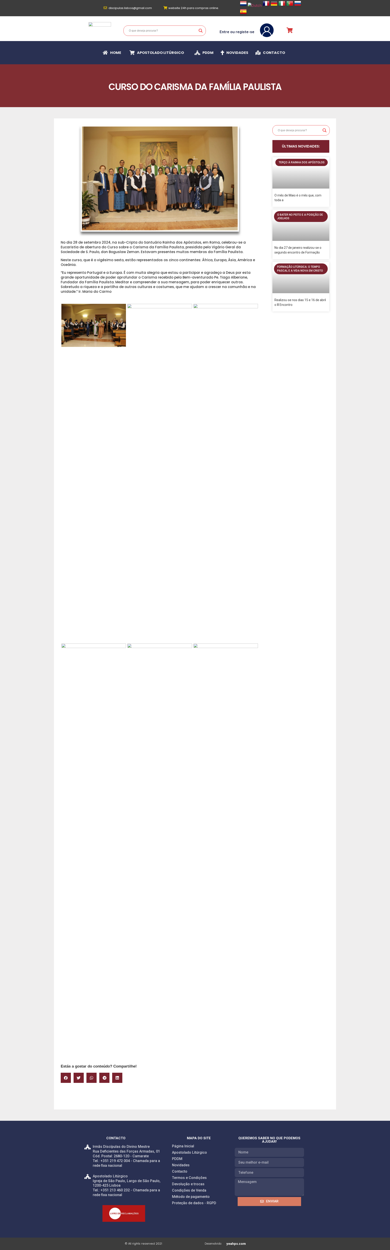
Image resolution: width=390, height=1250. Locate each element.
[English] (255, 5)
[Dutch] (243, 5)
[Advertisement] (160, 1026)
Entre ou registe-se (237, 32)
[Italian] (282, 5)
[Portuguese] (289, 5)
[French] (266, 5)
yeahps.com (236, 1244)
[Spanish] (243, 13)
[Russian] (297, 5)
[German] (274, 5)
